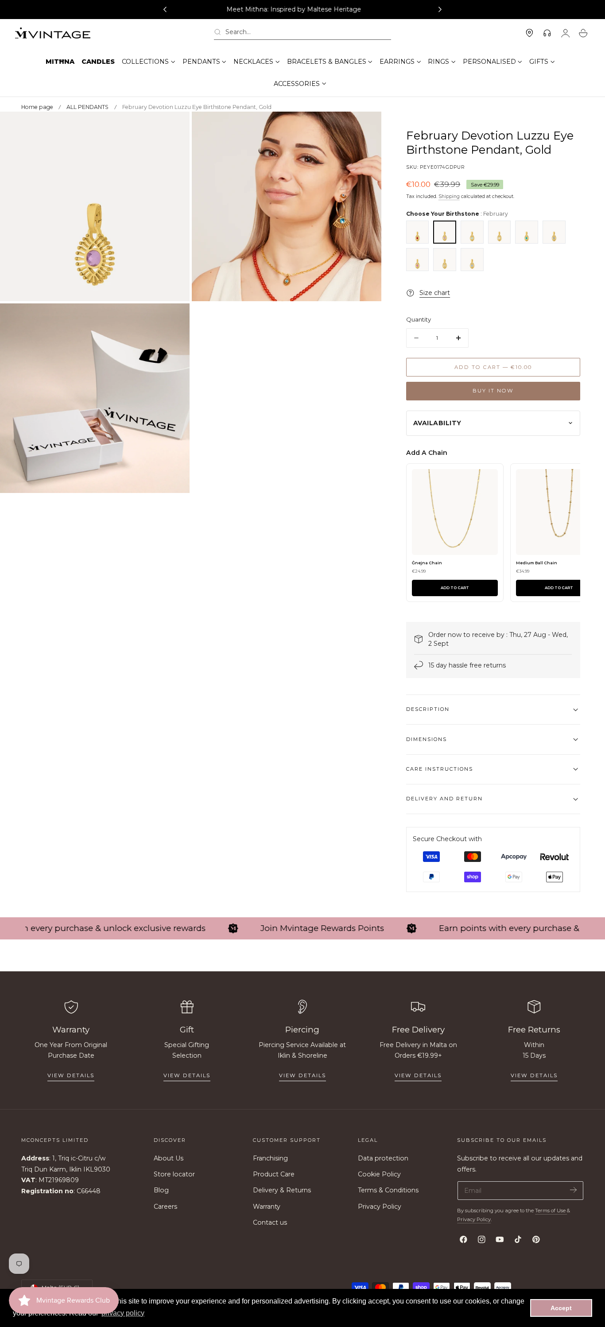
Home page (37, 107)
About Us (168, 1158)
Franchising (270, 1158)
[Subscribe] (573, 1190)
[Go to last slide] (164, 9)
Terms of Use (551, 1210)
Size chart (434, 293)
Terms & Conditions (388, 1190)
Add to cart (455, 588)
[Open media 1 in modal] (174, 127)
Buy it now (493, 391)
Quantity (418, 319)
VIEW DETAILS (186, 1075)
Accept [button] (561, 1307)
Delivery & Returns (282, 1190)
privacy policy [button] (122, 1313)
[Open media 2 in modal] (365, 127)
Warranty (266, 1207)
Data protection (383, 1158)
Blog (161, 1190)
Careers (165, 1207)
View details (70, 1075)
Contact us (270, 1222)
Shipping (449, 196)
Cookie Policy (379, 1174)
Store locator (174, 1174)
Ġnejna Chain (427, 562)
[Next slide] (440, 9)
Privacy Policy (379, 1207)
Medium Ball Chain (536, 562)
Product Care (274, 1174)
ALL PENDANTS (87, 107)
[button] (302, 33)
